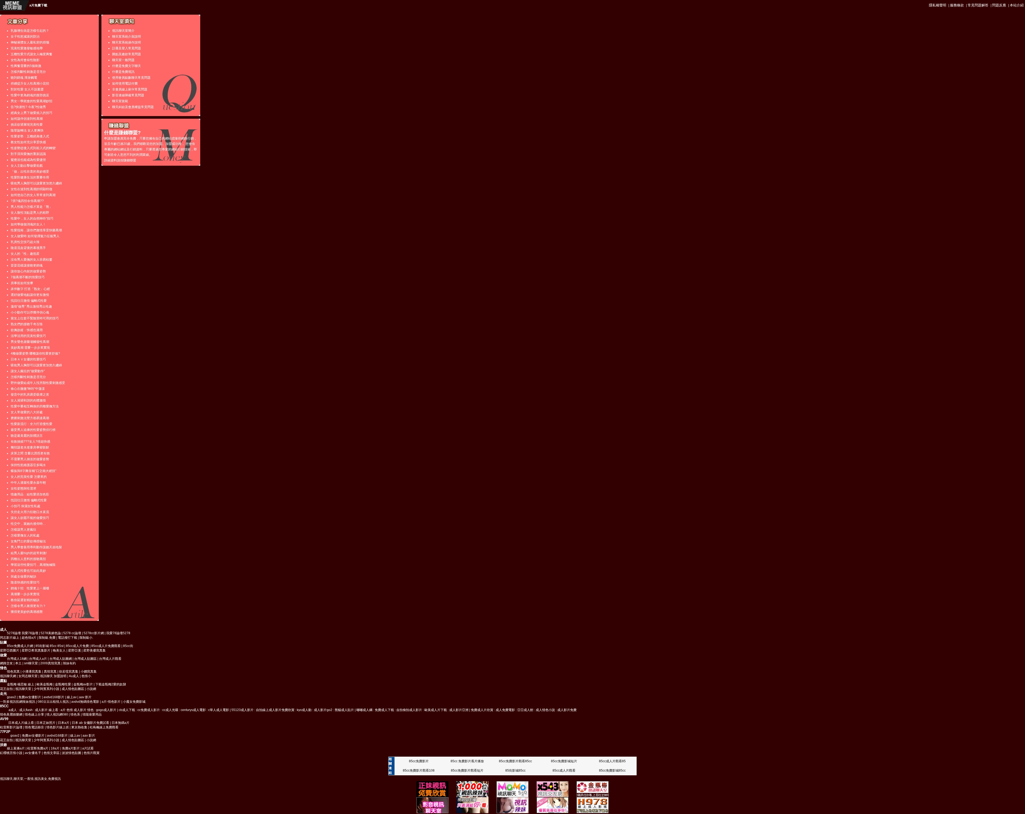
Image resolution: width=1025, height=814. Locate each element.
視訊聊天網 (8, 676)
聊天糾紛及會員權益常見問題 (133, 107)
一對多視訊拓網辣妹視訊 (17, 702)
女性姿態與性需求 (23, 488)
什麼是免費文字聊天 (126, 66)
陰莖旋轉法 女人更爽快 (27, 130)
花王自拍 (6, 689)
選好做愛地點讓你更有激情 (30, 295)
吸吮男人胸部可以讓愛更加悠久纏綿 (36, 183)
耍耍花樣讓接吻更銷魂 (27, 265)
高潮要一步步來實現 (25, 594)
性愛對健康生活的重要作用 (30, 177)
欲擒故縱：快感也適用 (27, 330)
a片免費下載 (38, 5)
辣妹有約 (69, 663)
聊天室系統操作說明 (126, 42)
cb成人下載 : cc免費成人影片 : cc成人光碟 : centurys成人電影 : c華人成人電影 (174, 710)
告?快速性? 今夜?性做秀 (28, 107)
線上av (72, 697)
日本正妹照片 (46, 723)
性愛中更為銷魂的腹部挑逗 (30, 95)
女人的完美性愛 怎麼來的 (29, 477)
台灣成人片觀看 (110, 659)
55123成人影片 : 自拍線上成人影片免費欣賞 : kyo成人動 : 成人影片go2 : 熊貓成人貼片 (292, 710)
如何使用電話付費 (125, 83)
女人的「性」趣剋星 (25, 254)
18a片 (55, 748)
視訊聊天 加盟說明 (53, 676)
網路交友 (6, 663)
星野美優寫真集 (94, 650)
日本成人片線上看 (21, 723)
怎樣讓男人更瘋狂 (23, 529)
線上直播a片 (16, 748)
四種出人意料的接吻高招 (28, 559)
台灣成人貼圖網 (60, 659)
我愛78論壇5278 (118, 633)
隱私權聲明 (937, 5)
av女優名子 (33, 753)
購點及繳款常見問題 (126, 54)
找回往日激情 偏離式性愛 (29, 301)
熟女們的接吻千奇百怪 (27, 324)
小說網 (91, 689)
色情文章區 (52, 753)
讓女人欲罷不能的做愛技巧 (30, 518)
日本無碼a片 (120, 723)
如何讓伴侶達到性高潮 (27, 119)
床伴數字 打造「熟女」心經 (30, 289)
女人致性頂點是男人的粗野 (30, 213)
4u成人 (74, 676)
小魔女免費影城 (134, 702)
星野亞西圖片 (9, 650)
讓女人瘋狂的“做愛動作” (28, 371)
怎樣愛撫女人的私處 (25, 535)
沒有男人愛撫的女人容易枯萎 (31, 259)
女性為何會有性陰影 (25, 60)
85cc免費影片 (419, 761)
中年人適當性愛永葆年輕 (28, 483)
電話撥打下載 (67, 638)
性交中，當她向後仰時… (28, 524)
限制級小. (86, 638)
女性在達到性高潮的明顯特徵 (31, 189)
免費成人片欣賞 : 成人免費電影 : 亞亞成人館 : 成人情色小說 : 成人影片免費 (524, 710)
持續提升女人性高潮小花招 (30, 83)
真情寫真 (50, 671)
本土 (18, 663)
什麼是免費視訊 (123, 72)
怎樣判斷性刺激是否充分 (28, 72)
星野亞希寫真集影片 (36, 650)
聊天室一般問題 (123, 60)
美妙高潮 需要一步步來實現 (30, 348)
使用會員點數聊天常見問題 (131, 78)
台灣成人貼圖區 (85, 659)
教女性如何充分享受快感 (28, 142)
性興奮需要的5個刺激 (26, 66)
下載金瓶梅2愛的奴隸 (110, 684)
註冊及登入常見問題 (126, 48)
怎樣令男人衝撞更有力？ (28, 606)
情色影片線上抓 (57, 727)
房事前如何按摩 (22, 283)
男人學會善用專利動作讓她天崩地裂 (36, 547)
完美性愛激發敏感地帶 (27, 48)
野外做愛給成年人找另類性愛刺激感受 (38, 383)
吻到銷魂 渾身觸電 (24, 78)
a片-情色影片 (111, 702)
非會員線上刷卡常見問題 (129, 89)
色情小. (86, 676)
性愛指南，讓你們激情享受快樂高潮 (36, 230)
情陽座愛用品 (92, 714)
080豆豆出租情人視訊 (53, 702)
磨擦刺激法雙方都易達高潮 (30, 418)
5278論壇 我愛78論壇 (22, 633)
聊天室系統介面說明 (126, 36)
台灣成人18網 (17, 659)
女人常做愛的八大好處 (27, 412)
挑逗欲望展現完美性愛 (27, 124)
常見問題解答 (978, 5)
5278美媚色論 (51, 633)
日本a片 (63, 723)
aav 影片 (85, 697)
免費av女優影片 (29, 697)
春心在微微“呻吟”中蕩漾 (28, 389)
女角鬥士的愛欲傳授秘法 (28, 541)
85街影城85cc (515, 770)
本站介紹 (1017, 5)
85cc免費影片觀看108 (419, 770)
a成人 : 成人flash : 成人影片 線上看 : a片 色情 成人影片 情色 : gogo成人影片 (62, 710)
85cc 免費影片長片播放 (467, 761)
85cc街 (128, 646)
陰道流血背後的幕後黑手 (28, 248)
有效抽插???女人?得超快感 (30, 441)
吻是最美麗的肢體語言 (27, 436)
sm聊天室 (31, 663)
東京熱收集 (79, 727)
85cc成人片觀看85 (612, 761)
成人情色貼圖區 (73, 689)
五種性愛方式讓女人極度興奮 (31, 54)
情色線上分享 (34, 714)
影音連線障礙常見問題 (128, 95)
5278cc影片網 (94, 633)
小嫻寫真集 (89, 671)
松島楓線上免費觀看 (104, 727)
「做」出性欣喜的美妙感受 (30, 171)
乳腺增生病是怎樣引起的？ (30, 31)
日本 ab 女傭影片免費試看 (90, 723)
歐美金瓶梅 (45, 684)
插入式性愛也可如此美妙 (28, 571)
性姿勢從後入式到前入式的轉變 (33, 148)
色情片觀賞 (92, 753)
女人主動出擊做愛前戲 (27, 166)
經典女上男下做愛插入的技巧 (31, 113)
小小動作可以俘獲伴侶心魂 (30, 312)
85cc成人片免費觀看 (106, 646)
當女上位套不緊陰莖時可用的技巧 (35, 318)
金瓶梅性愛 (63, 684)
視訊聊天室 (23, 689)
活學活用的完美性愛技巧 (28, 336)
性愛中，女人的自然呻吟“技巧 (32, 218)
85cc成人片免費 (77, 646)
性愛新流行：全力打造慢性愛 (31, 424)
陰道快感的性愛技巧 (25, 582)
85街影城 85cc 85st (50, 646)
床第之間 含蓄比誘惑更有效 (30, 453)
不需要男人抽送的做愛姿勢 (30, 459)
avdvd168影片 (54, 697)
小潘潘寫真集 (31, 671)
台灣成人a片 (38, 659)
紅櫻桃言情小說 (11, 753)
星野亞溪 (74, 650)
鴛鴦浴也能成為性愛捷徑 (28, 160)
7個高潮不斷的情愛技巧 (28, 277)
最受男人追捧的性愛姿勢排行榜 (33, 430)
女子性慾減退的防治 (25, 36)
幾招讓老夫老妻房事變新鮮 (30, 447)
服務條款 (957, 5)
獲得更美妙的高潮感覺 (27, 612)
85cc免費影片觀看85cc (515, 761)
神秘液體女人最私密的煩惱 (30, 42)
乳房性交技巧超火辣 (25, 242)
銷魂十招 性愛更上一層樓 (30, 588)
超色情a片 (29, 638)
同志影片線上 (9, 638)
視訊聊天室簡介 (123, 31)
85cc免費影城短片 (564, 761)
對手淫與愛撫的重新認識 (28, 154)
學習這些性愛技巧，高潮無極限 (33, 565)
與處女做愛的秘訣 (23, 576)
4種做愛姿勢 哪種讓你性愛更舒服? (35, 353)
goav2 (11, 697)
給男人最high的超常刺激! (29, 553)
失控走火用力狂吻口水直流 (30, 512)
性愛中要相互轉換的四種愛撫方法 (35, 406)
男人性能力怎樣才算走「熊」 (31, 207)
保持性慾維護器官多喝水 (28, 465)
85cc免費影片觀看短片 (467, 770)
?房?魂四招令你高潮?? (27, 201)
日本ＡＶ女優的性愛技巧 (28, 359)
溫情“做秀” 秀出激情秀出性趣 (31, 306)
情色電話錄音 (34, 727)
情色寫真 (13, 671)
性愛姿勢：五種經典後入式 (30, 136)
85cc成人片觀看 (564, 770)
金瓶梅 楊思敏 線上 (20, 684)
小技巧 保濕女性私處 (25, 506)
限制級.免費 (47, 638)
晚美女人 (59, 650)
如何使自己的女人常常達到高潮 (33, 195)
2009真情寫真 (50, 663)
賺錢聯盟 (129, 160)
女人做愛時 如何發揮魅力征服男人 (35, 236)
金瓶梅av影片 (83, 684)
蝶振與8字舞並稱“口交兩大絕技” (33, 471)
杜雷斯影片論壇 (11, 727)
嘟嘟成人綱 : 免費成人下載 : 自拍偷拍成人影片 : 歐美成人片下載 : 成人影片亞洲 (412, 710)
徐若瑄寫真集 (68, 671)
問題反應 (999, 5)
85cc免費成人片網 (20, 646)
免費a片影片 (71, 748)
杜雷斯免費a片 (37, 748)
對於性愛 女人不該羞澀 (27, 89)
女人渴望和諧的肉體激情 (28, 400)
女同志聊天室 (28, 676)
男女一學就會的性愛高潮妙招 (31, 101)
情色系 (75, 714)
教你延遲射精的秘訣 (25, 600)
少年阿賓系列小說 (46, 689)
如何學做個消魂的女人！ (28, 224)
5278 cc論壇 (72, 633)
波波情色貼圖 (71, 753)
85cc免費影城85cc (612, 770)
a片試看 (88, 748)
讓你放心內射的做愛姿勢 (28, 271)
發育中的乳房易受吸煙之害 (30, 394)
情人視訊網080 (57, 714)
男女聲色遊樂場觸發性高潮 (30, 342)
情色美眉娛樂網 (11, 714)
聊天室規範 (120, 101)
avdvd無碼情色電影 (85, 702)
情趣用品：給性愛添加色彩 (30, 494)
